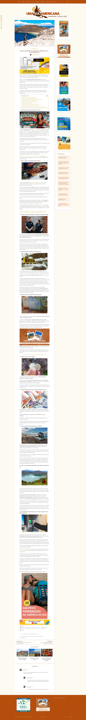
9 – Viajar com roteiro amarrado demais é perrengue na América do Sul (32, 106)
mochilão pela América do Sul (36, 182)
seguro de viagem (42, 205)
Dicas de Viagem (34, 636)
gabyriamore (25, 670)
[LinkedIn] (1, 24)
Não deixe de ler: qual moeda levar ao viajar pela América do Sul (34, 354)
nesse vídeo (25, 132)
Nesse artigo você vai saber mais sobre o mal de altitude (30, 156)
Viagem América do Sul (23, 637)
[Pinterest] (1, 20)
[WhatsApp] (1, 22)
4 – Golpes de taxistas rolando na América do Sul (29, 100)
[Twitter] (1, 18)
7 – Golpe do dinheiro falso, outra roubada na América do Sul (31, 104)
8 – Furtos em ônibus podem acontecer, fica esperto (29, 105)
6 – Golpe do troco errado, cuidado (26, 103)
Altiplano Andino (34, 129)
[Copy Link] (1, 26)
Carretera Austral (23, 550)
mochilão (38, 636)
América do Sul (24, 636)
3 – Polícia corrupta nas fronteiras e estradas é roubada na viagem (32, 99)
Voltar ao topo (43, 717)
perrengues (41, 636)
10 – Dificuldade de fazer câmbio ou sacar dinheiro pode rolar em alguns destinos (34, 107)
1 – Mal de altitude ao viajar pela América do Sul (29, 97)
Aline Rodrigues (29, 678)
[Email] (1, 28)
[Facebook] (1, 16)
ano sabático (28, 636)
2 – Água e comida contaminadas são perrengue (29, 98)
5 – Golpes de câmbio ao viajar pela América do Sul (29, 101)
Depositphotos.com (62, 698)
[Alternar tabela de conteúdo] (46, 96)
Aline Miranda (29, 687)
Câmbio (31, 636)
